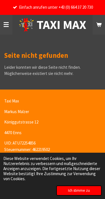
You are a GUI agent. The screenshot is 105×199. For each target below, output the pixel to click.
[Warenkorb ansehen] (99, 25)
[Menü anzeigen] (6, 25)
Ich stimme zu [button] (79, 190)
